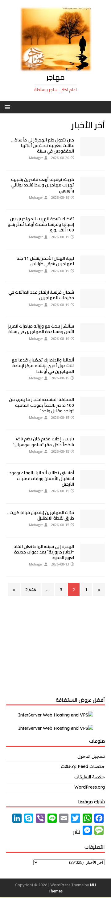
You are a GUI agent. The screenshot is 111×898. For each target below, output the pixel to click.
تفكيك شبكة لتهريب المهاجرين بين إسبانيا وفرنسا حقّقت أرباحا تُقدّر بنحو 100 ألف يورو (41, 224)
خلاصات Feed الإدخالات (83, 766)
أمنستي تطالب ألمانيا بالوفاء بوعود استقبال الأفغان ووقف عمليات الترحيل (41, 478)
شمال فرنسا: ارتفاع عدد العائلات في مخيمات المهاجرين (41, 295)
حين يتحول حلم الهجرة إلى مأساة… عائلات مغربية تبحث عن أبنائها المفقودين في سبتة (42, 145)
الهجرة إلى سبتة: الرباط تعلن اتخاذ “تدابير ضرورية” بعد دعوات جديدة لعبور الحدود (44, 551)
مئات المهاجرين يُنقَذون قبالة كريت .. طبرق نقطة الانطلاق (40, 515)
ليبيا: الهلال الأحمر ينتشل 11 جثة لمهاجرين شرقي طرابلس (45, 261)
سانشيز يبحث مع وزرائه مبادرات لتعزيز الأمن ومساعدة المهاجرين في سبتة (41, 329)
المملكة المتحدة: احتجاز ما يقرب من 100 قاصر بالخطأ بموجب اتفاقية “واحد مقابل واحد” (41, 404)
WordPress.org (89, 787)
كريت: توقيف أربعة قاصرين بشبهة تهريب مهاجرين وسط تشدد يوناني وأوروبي (42, 184)
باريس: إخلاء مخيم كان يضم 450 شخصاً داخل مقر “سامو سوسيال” (43, 441)
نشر (76, 831)
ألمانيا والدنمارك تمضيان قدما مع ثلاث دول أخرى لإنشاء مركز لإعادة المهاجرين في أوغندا (43, 365)
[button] (8, 106)
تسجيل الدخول (91, 756)
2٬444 (30, 590)
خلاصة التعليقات (89, 777)
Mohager (36, 158)
